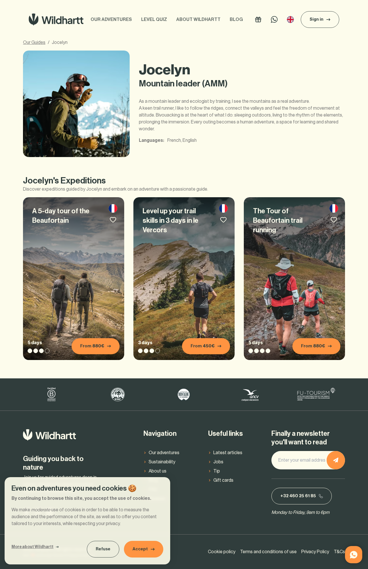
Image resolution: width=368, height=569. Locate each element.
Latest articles (227, 452)
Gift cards (223, 480)
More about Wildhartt (32, 547)
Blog (236, 19)
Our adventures (111, 19)
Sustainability (162, 462)
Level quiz (154, 19)
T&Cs (339, 551)
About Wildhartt (198, 19)
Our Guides (34, 42)
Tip (216, 471)
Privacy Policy (315, 551)
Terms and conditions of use (268, 551)
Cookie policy (221, 551)
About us (157, 471)
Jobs (218, 462)
